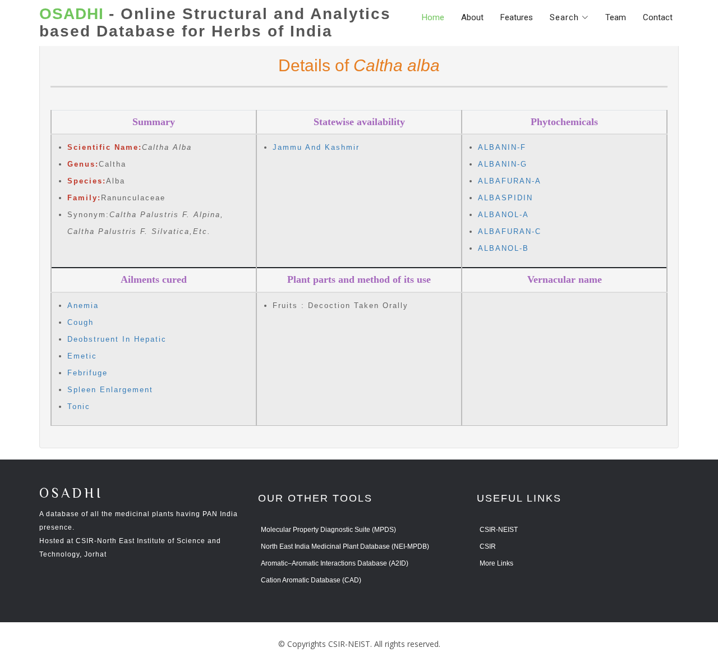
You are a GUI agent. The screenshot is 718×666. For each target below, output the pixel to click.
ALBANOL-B (503, 248)
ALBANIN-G (502, 164)
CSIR (488, 546)
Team (615, 17)
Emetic (82, 356)
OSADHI (71, 494)
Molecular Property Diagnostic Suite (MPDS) (328, 530)
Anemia (83, 305)
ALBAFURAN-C (509, 231)
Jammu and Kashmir (316, 147)
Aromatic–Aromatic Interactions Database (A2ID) (334, 563)
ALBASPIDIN (505, 198)
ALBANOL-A (503, 214)
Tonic (78, 406)
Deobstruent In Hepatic (117, 339)
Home (433, 17)
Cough (80, 322)
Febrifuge (87, 373)
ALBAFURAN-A (509, 181)
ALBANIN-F (502, 147)
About (472, 17)
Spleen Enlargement (110, 389)
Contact (658, 17)
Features (516, 17)
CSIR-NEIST (499, 530)
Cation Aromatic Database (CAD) (311, 580)
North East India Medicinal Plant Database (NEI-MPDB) (345, 546)
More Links (496, 563)
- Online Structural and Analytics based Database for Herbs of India (215, 23)
